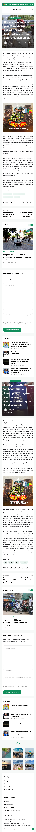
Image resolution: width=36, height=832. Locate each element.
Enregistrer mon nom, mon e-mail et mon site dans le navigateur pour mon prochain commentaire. (17, 323)
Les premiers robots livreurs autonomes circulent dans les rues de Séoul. (17, 257)
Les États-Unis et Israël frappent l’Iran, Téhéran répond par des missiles (20, 361)
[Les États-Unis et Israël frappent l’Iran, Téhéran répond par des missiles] (6, 362)
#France (11, 562)
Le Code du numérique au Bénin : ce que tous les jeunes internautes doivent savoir (21, 370)
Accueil (6, 17)
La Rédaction (11, 42)
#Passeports (24, 562)
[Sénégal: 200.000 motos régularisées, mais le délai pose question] (18, 604)
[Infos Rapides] (18, 9)
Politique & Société (15, 17)
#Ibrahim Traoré (8, 197)
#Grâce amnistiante (19, 194)
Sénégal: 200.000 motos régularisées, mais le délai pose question (15, 622)
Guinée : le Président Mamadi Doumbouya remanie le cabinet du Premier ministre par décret (21, 344)
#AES (5, 562)
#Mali (17, 562)
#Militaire (17, 197)
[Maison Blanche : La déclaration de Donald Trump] (6, 354)
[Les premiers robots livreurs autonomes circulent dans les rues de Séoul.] (18, 239)
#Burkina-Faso (8, 194)
